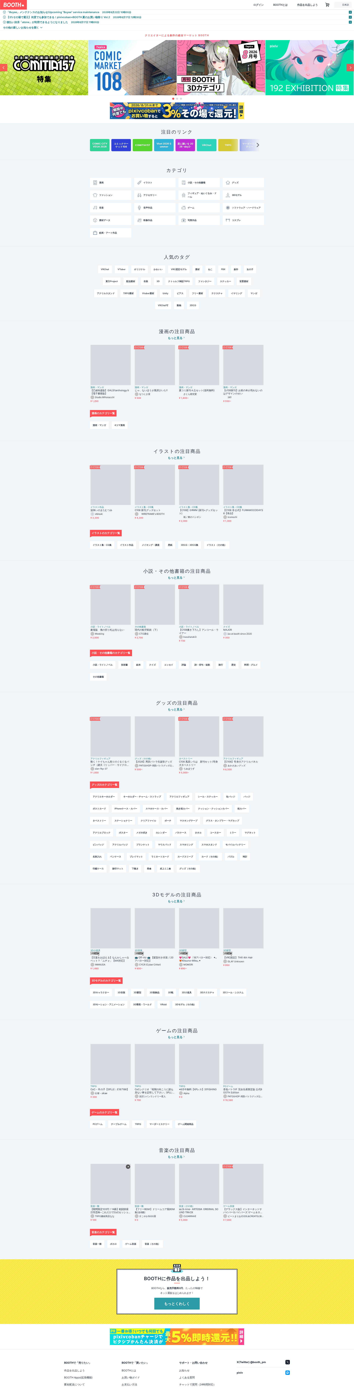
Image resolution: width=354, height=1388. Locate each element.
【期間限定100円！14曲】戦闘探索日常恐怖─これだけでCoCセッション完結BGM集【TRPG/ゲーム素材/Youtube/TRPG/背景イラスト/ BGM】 (110, 1211)
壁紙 (170, 545)
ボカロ (113, 1244)
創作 (236, 269)
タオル (198, 832)
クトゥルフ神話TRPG (179, 281)
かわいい (158, 269)
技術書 (124, 664)
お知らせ (184, 1370)
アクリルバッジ (120, 844)
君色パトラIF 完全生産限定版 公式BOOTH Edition (242, 1091)
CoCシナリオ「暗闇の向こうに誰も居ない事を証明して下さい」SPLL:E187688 (154, 1091)
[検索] (108, 5)
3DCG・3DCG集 (189, 545)
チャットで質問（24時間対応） (197, 1384)
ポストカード (99, 808)
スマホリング (186, 844)
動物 (179, 305)
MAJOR (227, 629)
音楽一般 (95, 1206)
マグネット (250, 832)
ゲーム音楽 (228, 1206)
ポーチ (168, 820)
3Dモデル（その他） (185, 1004)
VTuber (122, 269)
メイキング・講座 (150, 545)
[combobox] (70, 5)
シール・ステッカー (208, 796)
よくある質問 (187, 1377)
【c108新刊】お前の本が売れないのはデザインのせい (242, 392)
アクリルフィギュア (100, 759)
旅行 (220, 664)
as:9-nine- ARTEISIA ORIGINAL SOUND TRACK (198, 1211)
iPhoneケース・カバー (125, 808)
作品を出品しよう (307, 5)
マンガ (254, 293)
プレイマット (136, 856)
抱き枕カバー (183, 808)
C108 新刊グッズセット (148, 510)
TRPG (94, 1086)
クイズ (226, 627)
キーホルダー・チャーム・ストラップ (142, 796)
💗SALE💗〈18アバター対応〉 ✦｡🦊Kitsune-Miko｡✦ (198, 959)
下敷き (135, 868)
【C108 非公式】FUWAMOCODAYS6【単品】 (243, 512)
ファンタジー (204, 281)
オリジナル (139, 269)
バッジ (247, 796)
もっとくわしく (177, 1303)
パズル (231, 856)
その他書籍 (140, 627)
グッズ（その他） (143, 759)
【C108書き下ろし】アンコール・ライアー (198, 631)
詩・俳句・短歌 (202, 664)
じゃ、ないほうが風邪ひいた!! (151, 390)
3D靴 (170, 992)
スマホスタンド (209, 844)
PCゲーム (228, 1086)
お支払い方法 (129, 1384)
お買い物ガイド (131, 1377)
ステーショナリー (123, 820)
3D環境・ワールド (142, 1004)
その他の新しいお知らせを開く (21, 27)
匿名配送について (74, 1384)
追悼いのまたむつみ (101, 510)
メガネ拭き (141, 832)
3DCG (193, 305)
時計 (245, 856)
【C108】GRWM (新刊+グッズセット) (198, 512)
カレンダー (161, 832)
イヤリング (236, 293)
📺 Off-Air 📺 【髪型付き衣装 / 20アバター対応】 (154, 959)
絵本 (138, 664)
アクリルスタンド (106, 293)
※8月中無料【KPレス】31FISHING (198, 1089)
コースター (215, 832)
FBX (223, 269)
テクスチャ (217, 293)
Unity (165, 293)
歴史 (233, 664)
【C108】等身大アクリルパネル (240, 761)
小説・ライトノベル (100, 627)
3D (158, 281)
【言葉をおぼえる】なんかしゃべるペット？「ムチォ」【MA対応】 (110, 959)
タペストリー (185, 759)
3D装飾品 (154, 992)
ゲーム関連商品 (185, 1124)
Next (350, 67)
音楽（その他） (187, 1206)
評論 (184, 664)
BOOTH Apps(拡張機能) (78, 1377)
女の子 (250, 269)
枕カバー (241, 808)
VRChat (105, 269)
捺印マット (117, 868)
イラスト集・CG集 (144, 507)
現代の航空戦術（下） (147, 629)
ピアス (180, 293)
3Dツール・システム (233, 992)
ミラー (233, 832)
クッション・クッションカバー (213, 808)
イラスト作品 (97, 507)
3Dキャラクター (101, 992)
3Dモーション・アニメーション (109, 1004)
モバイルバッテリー (235, 844)
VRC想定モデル (179, 269)
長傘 (149, 868)
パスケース (180, 832)
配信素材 (130, 281)
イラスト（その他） (217, 545)
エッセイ (168, 664)
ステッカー (225, 281)
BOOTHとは (280, 5)
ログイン (258, 5)
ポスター (123, 832)
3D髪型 (183, 950)
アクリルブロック (101, 832)
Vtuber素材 (148, 293)
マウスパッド (164, 844)
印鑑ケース (98, 868)
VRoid (163, 1004)
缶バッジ (230, 796)
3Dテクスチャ (207, 992)
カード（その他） (210, 856)
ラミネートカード (160, 856)
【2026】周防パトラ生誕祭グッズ (153, 761)
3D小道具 (95, 950)
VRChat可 (163, 305)
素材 (197, 269)
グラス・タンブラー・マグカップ (222, 820)
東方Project (112, 281)
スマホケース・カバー (157, 808)
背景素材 (244, 281)
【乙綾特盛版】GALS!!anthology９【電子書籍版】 (110, 392)
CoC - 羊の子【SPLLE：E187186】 (110, 1089)
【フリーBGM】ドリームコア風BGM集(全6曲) (155, 1211)
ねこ (210, 269)
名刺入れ (97, 856)
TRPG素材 (128, 293)
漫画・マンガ (97, 387)
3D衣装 (138, 950)
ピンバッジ (98, 844)
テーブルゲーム (118, 1124)
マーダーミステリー (159, 1124)
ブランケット (143, 844)
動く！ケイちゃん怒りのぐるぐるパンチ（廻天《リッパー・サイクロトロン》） (110, 763)
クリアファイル (148, 820)
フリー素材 (197, 293)
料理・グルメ (251, 664)
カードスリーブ (185, 856)
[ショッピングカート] (327, 5)
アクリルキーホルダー (104, 796)
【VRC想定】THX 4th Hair (238, 957)
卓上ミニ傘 (165, 868)
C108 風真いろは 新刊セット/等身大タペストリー (198, 763)
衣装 (146, 281)
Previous (3, 67)
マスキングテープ (188, 820)
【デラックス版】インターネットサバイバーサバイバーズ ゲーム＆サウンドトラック (243, 1211)
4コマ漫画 (119, 425)
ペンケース (115, 856)
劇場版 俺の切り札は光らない (107, 629)
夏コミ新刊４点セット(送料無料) (198, 390)
